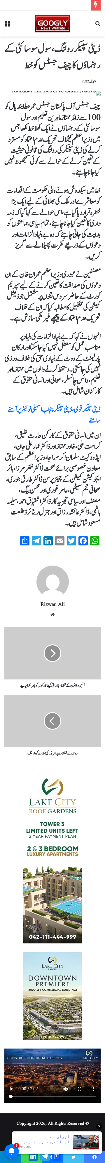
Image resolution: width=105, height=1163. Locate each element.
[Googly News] (52, 23)
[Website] (52, 614)
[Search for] (98, 25)
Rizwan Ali (53, 604)
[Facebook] (94, 1157)
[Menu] (7, 25)
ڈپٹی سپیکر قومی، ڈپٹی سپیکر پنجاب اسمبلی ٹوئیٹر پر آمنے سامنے (54, 415)
